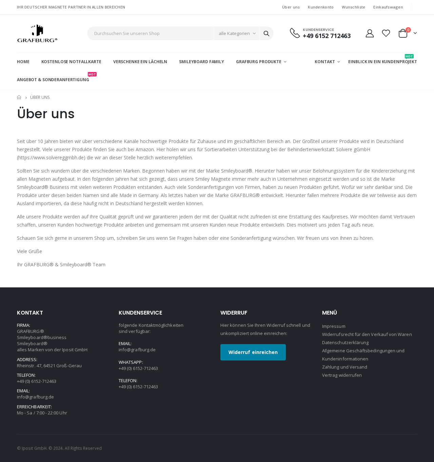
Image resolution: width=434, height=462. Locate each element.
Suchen (266, 33)
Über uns (291, 7)
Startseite (19, 97)
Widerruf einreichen (253, 352)
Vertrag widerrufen (342, 375)
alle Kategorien (234, 33)
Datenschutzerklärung (345, 342)
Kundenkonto (321, 7)
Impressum (334, 326)
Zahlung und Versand (344, 367)
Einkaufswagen (388, 7)
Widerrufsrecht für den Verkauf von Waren (367, 334)
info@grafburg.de (35, 397)
